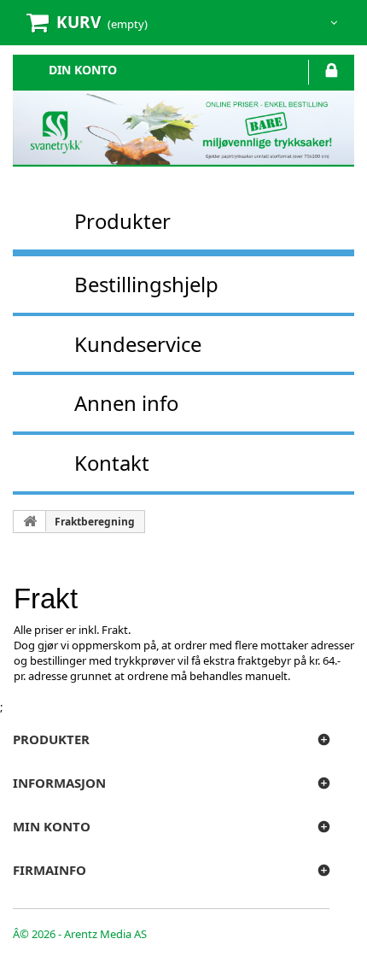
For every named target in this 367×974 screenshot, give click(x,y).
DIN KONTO (83, 69)
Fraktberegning (95, 521)
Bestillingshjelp (146, 284)
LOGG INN (331, 73)
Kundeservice (137, 344)
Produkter (122, 221)
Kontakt (111, 463)
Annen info (126, 403)
